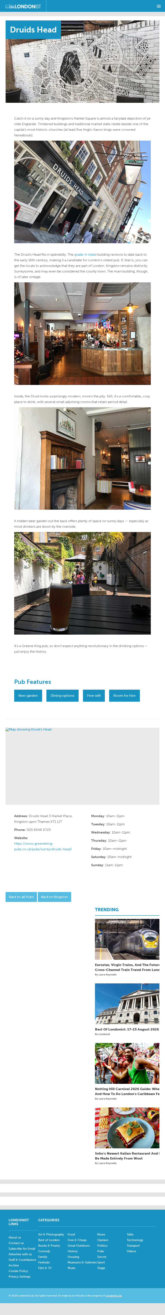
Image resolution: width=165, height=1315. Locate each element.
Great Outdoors (79, 1245)
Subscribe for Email (22, 1248)
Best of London (49, 1240)
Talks (130, 1234)
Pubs (100, 1251)
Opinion (102, 1240)
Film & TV (45, 1268)
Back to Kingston (54, 897)
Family (42, 1257)
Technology (135, 1240)
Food (71, 1234)
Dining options (62, 696)
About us (15, 1237)
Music (72, 1268)
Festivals (44, 1262)
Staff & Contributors (22, 1260)
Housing (73, 1257)
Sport (101, 1262)
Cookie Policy (18, 1271)
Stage (101, 1268)
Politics (102, 1245)
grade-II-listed (85, 254)
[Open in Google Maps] (82, 766)
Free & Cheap (77, 1240)
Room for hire (124, 696)
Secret (101, 1257)
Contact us (16, 1243)
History (73, 1251)
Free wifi (94, 696)
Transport (133, 1245)
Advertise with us (20, 1254)
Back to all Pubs (21, 897)
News (101, 1234)
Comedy (44, 1251)
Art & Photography (51, 1234)
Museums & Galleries (82, 1262)
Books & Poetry (49, 1245)
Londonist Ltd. (114, 1295)
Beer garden (28, 696)
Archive (14, 1265)
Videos (131, 1251)
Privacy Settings (19, 1276)
